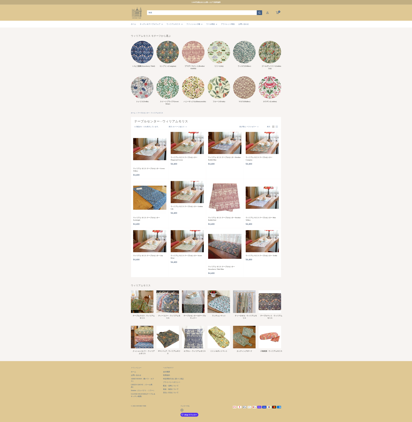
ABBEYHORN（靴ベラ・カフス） (142, 380)
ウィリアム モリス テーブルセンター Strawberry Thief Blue (221, 268)
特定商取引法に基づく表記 (173, 379)
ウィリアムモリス (173, 24)
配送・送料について (171, 386)
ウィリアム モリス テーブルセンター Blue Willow (261, 219)
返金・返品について (171, 389)
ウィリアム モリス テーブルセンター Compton (259, 158)
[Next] (281, 53)
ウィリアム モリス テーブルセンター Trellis (261, 255)
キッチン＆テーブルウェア (150, 24)
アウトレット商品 (228, 24)
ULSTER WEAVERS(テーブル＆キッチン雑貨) (143, 395)
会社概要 (166, 372)
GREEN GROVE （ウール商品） (141, 386)
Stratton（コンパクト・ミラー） (143, 390)
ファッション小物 (193, 24)
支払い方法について (171, 392)
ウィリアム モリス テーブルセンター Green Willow (149, 170)
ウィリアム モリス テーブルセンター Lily (148, 255)
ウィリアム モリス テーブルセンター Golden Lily (187, 208)
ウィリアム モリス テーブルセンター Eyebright (146, 219)
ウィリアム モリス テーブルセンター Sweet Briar (186, 257)
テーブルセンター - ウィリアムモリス (150, 113)
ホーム (133, 24)
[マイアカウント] (267, 12)
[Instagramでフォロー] (181, 410)
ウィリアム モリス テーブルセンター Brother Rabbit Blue (224, 158)
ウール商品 (210, 24)
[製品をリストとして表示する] (277, 127)
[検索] (259, 12)
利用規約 (166, 375)
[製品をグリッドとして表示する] (273, 127)
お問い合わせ (243, 24)
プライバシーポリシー (171, 382)
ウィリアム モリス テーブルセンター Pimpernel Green (184, 158)
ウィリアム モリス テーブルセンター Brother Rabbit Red (224, 219)
